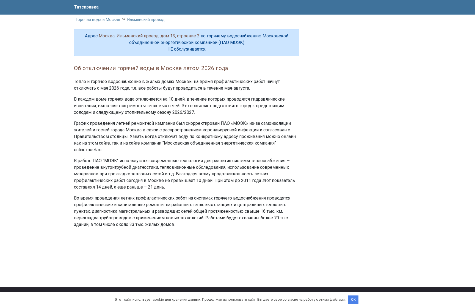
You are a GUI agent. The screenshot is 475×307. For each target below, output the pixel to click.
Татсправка (86, 7)
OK (353, 299)
